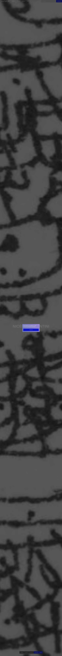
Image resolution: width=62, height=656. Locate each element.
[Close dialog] (38, 325)
